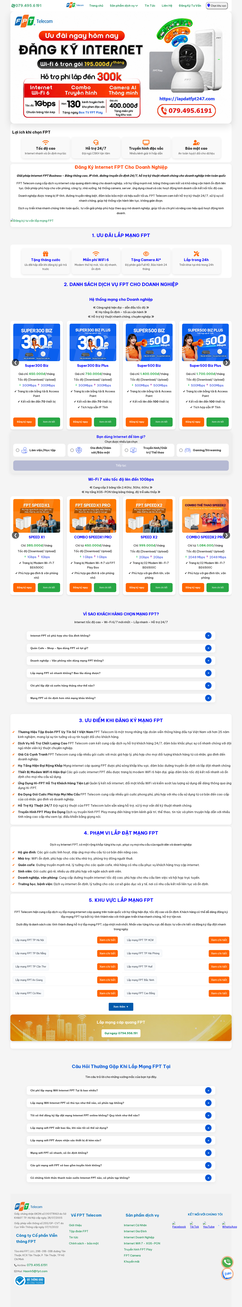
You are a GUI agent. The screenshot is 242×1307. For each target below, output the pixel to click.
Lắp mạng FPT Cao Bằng (141, 993)
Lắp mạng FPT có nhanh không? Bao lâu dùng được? (119, 673)
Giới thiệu (75, 1225)
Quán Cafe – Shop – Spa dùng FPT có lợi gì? (119, 648)
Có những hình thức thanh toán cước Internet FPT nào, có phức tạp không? (119, 1177)
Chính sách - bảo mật (84, 1243)
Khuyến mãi (131, 1261)
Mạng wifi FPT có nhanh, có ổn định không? (119, 1153)
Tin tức (73, 1237)
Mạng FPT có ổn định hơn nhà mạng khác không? (119, 698)
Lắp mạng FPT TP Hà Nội (30, 940)
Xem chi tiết (49, 422)
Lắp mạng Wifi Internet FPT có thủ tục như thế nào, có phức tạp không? (119, 1103)
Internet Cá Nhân (135, 1225)
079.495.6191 (28, 5)
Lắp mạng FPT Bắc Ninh (140, 980)
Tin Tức (150, 5)
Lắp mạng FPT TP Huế (139, 966)
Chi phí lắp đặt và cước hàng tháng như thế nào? (119, 685)
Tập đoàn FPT (78, 1231)
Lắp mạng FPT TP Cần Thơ (31, 966)
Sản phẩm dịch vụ (122, 5)
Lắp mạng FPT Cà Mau (28, 993)
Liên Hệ (167, 5)
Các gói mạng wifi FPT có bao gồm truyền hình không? (119, 1165)
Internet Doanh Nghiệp (139, 1237)
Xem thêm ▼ (121, 1006)
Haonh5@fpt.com (35, 1271)
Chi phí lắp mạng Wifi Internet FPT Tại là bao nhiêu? (119, 1090)
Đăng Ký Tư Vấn (190, 5)
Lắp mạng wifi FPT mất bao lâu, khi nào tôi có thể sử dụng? (119, 1128)
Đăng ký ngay (24, 422)
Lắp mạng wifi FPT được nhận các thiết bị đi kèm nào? (119, 1140)
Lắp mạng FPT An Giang (29, 980)
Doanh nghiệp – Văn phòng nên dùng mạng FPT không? (119, 660)
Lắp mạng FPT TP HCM (140, 940)
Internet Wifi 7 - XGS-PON (142, 1243)
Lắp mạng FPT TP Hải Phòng (143, 953)
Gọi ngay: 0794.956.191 (121, 1033)
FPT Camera (132, 1255)
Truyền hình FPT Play (138, 1249)
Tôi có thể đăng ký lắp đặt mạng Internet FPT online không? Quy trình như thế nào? (119, 1115)
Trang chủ (96, 5)
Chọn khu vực (218, 5)
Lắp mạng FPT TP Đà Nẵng (31, 953)
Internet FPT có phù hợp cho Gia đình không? (119, 635)
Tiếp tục (121, 465)
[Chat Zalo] (226, 1275)
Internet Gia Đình (135, 1231)
